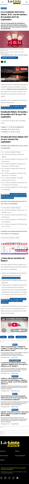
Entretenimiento (15, 360)
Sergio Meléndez (15, 423)
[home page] (14, 443)
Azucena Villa (14, 357)
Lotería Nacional (21, 337)
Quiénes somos (5, 468)
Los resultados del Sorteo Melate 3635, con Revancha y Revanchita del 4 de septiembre (14, 196)
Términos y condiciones (7, 469)
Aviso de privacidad (20, 468)
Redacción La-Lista (15, 390)
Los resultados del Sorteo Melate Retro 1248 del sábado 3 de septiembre (13, 300)
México (15, 344)
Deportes (15, 376)
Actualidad (4, 8)
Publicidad (12, 468)
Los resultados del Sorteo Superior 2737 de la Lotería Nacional (13, 107)
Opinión (2, 460)
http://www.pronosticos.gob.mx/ (11, 278)
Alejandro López (14, 373)
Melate (11, 337)
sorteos (3, 337)
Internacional (4, 455)
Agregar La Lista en (8, 57)
